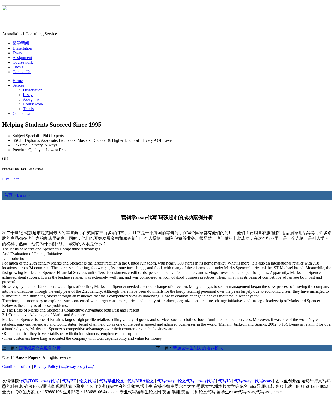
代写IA (224, 381)
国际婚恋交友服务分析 (40, 348)
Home (18, 80)
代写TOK (29, 381)
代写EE (69, 381)
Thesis (18, 67)
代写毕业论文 (111, 381)
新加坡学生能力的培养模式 (198, 348)
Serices (18, 85)
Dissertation (22, 48)
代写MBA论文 (140, 381)
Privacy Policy (46, 366)
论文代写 (87, 381)
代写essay (67, 366)
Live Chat (10, 179)
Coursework (23, 62)
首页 (8, 195)
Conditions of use (16, 366)
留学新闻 (21, 43)
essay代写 (85, 366)
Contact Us (22, 71)
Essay (17, 53)
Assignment (22, 57)
